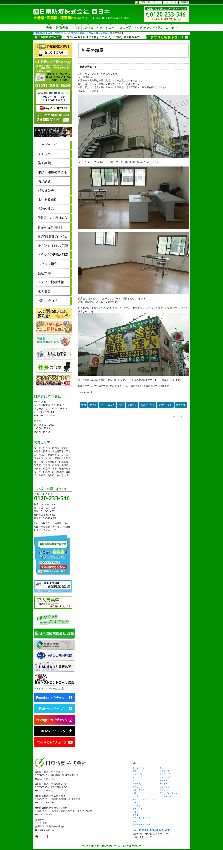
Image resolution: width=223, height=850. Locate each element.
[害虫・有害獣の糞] (54, 317)
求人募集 (163, 780)
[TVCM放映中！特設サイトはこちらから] (53, 139)
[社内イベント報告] (54, 383)
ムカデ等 (125, 28)
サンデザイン (151, 308)
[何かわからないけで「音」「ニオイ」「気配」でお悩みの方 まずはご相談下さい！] (111, 37)
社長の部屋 (164, 787)
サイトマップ (165, 796)
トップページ (138, 768)
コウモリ (171, 28)
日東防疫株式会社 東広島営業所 (51, 807)
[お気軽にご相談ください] (53, 125)
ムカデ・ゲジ (147, 405)
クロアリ (137, 806)
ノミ (135, 802)
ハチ (99, 28)
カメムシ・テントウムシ (143, 799)
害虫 (49, 28)
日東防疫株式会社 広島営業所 (50, 795)
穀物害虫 (62, 28)
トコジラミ (138, 777)
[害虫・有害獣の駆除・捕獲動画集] (54, 358)
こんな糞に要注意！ (141, 818)
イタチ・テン (148, 28)
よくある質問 (165, 774)
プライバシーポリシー (169, 793)
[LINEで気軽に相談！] (53, 56)
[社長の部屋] (54, 370)
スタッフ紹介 (165, 777)
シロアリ (111, 28)
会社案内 (163, 783)
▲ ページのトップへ (178, 416)
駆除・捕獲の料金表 (141, 824)
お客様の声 (164, 771)
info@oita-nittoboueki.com (155, 829)
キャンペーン (138, 821)
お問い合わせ (165, 790)
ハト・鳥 (88, 28)
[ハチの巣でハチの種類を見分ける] (54, 331)
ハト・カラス (108, 405)
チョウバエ (138, 774)
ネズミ (75, 28)
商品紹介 (163, 768)
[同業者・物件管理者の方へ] (54, 344)
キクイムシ (138, 780)
